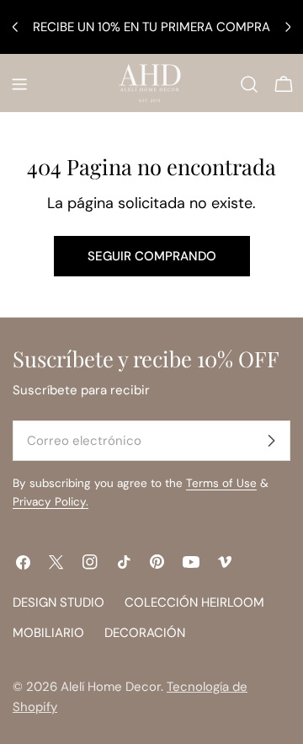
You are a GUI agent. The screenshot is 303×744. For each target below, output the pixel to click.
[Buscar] (249, 84)
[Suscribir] (271, 440)
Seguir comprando (152, 256)
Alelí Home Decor (111, 686)
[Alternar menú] (19, 84)
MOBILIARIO (48, 632)
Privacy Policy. (50, 502)
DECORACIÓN (144, 632)
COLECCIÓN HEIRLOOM (194, 602)
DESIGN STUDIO (58, 602)
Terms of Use (221, 483)
